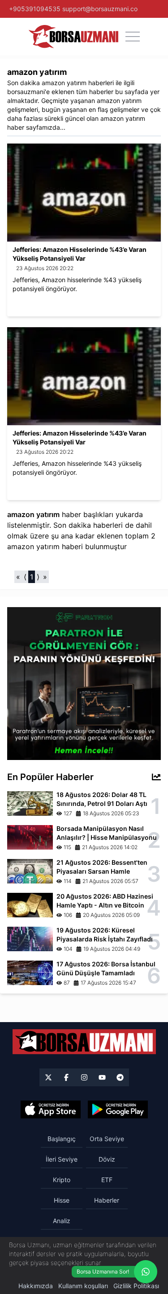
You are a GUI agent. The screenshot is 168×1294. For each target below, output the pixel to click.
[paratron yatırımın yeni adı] (84, 682)
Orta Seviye (107, 1138)
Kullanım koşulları (83, 1286)
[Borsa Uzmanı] (48, 1077)
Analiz (61, 1220)
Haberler (106, 1200)
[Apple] (51, 1109)
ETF (106, 1179)
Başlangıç (61, 1138)
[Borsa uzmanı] (73, 36)
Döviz (107, 1159)
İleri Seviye (62, 1159)
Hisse (61, 1200)
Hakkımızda (35, 1286)
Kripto (61, 1179)
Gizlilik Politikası (136, 1286)
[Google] (118, 1109)
